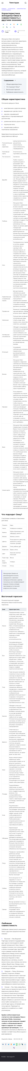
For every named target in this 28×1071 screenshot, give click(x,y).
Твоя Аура (14, 3)
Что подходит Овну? (13, 87)
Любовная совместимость (14, 92)
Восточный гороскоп (13, 89)
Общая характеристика (14, 84)
